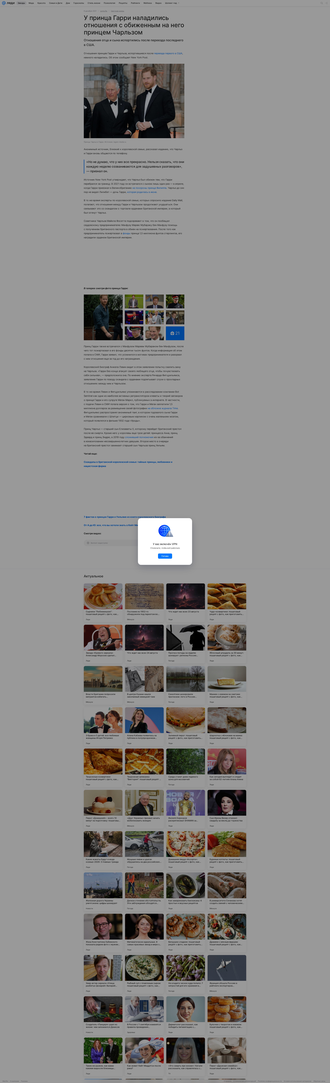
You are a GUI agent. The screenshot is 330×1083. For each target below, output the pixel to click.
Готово (165, 556)
